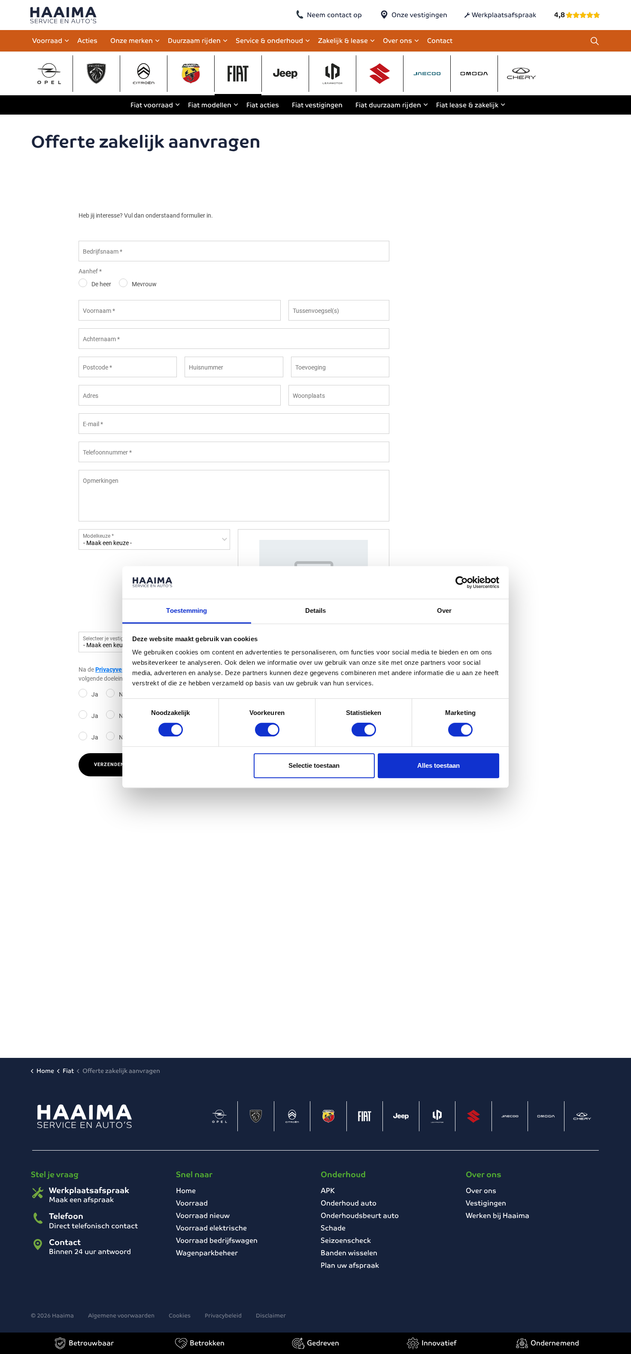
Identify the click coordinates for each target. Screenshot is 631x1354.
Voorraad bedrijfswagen (217, 1240)
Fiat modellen (209, 105)
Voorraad (47, 40)
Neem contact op (334, 15)
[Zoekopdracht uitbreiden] (594, 40)
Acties (87, 40)
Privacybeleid (223, 1315)
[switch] (267, 729)
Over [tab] (444, 611)
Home (186, 1190)
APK (328, 1190)
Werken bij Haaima (497, 1215)
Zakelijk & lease (343, 40)
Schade (333, 1228)
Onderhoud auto (348, 1203)
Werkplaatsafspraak (504, 15)
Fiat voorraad (151, 105)
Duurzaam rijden (194, 40)
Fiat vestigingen (317, 105)
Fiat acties (262, 105)
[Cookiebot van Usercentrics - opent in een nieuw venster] (461, 582)
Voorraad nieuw (203, 1215)
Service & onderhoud (269, 40)
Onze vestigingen (419, 15)
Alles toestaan (438, 765)
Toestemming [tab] (186, 611)
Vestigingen (486, 1203)
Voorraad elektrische (211, 1228)
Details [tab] (315, 611)
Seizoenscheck (346, 1240)
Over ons (397, 40)
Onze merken (131, 40)
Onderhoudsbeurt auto (360, 1215)
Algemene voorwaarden (121, 1315)
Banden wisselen (349, 1252)
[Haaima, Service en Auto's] (63, 15)
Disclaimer (271, 1315)
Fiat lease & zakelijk (467, 105)
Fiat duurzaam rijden (388, 105)
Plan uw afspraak (350, 1265)
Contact (439, 40)
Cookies (180, 1315)
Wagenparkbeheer (207, 1252)
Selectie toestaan (314, 765)
